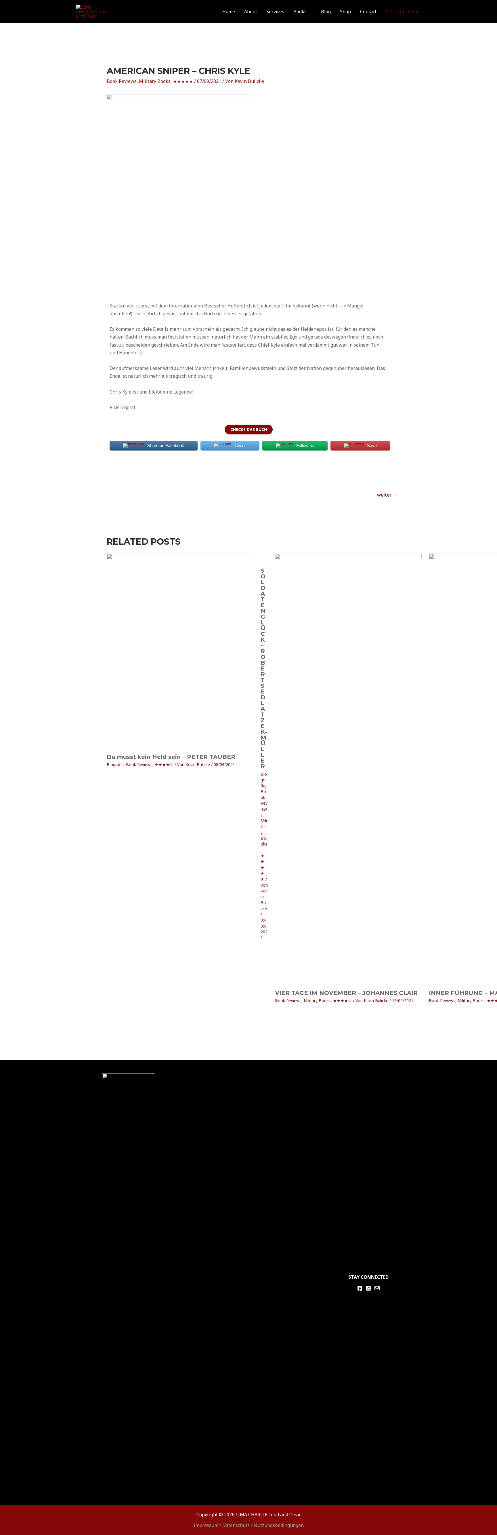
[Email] (377, 1300)
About (250, 11)
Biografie (115, 764)
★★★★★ (183, 81)
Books (300, 11)
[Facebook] (359, 1300)
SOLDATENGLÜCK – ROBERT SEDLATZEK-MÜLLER (325, 995)
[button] (249, 429)
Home (228, 11)
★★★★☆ (164, 764)
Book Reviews (122, 81)
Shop (345, 11)
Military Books (155, 81)
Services (275, 11)
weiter (387, 494)
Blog (326, 11)
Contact (368, 11)
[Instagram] (368, 1300)
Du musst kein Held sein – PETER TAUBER (171, 756)
